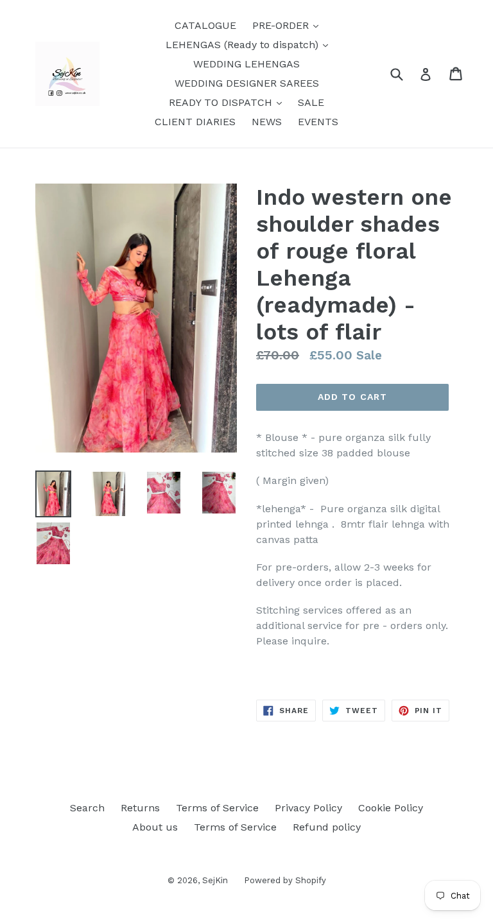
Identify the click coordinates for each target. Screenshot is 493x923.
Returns (140, 808)
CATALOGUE (205, 25)
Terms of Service (217, 808)
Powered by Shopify (285, 880)
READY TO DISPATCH (228, 102)
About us (155, 827)
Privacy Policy (308, 808)
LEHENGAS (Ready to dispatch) (250, 44)
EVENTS (318, 122)
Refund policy (327, 827)
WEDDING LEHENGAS (246, 64)
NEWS (267, 122)
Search (87, 808)
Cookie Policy (390, 808)
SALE (311, 102)
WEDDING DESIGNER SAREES (247, 83)
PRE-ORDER (288, 25)
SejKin (215, 880)
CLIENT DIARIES (195, 122)
